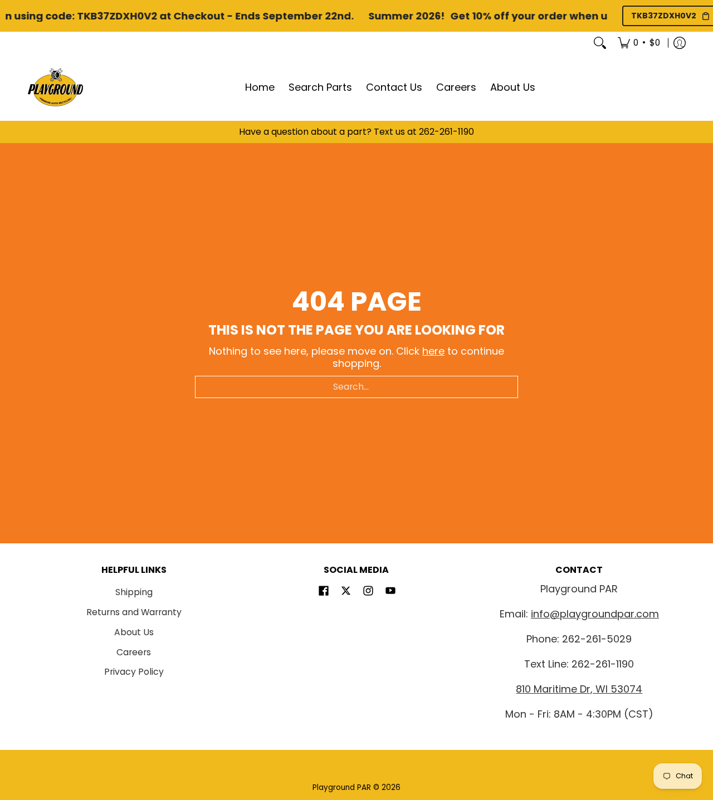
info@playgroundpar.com (595, 614)
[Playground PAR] (56, 87)
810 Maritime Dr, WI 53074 (579, 689)
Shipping (134, 592)
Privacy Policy (134, 671)
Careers (133, 652)
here (433, 351)
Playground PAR (341, 787)
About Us (134, 632)
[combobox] (356, 387)
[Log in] (679, 43)
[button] (323, 591)
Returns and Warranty (134, 612)
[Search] (599, 43)
